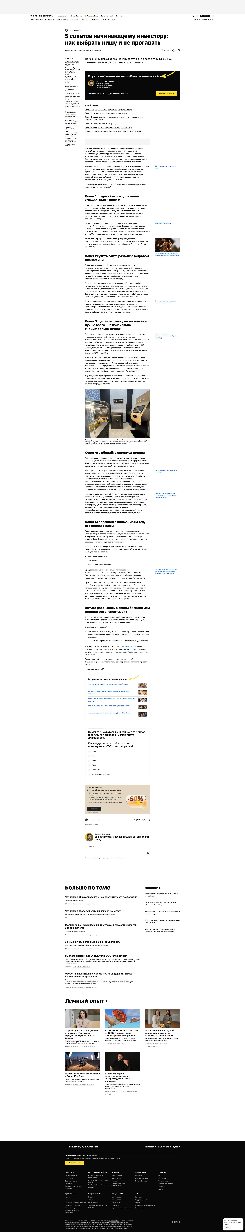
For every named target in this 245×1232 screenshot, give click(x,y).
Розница (114, 1181)
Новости (91, 1197)
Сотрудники (162, 1178)
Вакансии (138, 1202)
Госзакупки (161, 1186)
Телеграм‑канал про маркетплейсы (118, 1185)
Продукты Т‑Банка (141, 1200)
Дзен (175, 1146)
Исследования (93, 1202)
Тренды (90, 1200)
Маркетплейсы (116, 1175)
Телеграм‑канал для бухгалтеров (72, 1211)
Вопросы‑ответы (71, 1181)
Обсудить (167, 50)
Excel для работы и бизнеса (97, 1185)
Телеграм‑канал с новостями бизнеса (98, 1206)
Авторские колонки (141, 1178)
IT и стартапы (116, 1178)
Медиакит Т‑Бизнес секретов (145, 1205)
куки (235, 1220)
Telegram (149, 1146)
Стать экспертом (141, 1208)
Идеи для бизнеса (71, 1175)
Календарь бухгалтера (72, 1205)
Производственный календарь (75, 1202)
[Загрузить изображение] (148, 853)
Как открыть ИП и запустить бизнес (98, 1181)
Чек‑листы (68, 1184)
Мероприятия (116, 1202)
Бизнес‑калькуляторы (72, 1208)
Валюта (160, 1189)
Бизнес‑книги (116, 1200)
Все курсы (91, 1187)
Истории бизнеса (141, 1181)
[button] (193, 16)
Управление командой (165, 1184)
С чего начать (69, 1178)
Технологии (115, 1205)
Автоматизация (163, 1181)
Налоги (67, 1197)
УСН (66, 1200)
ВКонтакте (163, 1146)
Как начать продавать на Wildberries (95, 1176)
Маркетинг (161, 1175)
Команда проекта (140, 1197)
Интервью (138, 1175)
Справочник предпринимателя (121, 1208)
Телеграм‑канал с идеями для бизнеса (73, 1187)
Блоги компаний (116, 1197)
